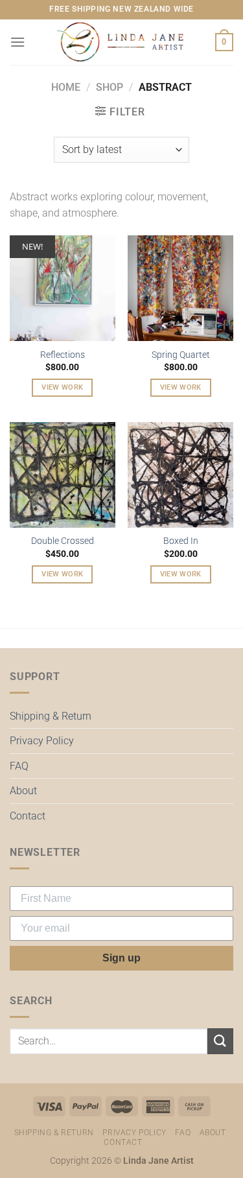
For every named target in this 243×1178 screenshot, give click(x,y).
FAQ (19, 766)
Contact (27, 816)
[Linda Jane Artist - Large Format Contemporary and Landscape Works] (122, 42)
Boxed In (180, 541)
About (23, 790)
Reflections (62, 354)
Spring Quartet (181, 354)
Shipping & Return (50, 716)
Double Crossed (62, 541)
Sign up (121, 957)
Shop (109, 87)
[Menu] (17, 42)
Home (65, 87)
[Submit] (220, 1041)
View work (62, 387)
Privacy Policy (42, 741)
